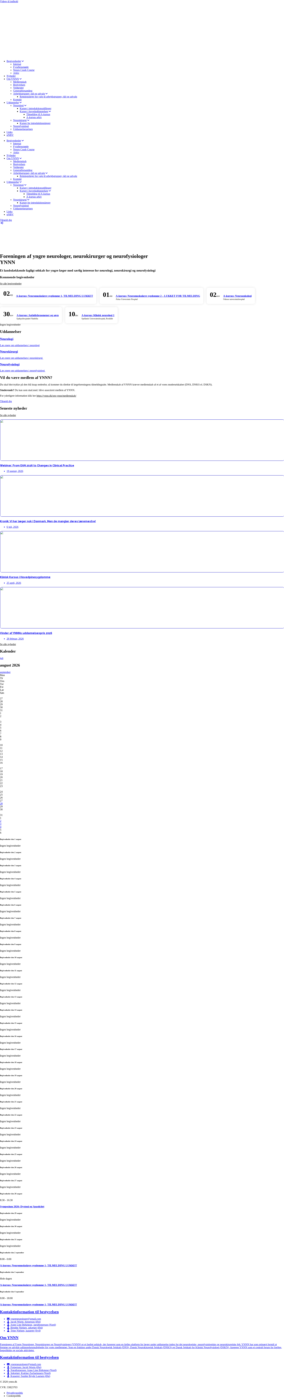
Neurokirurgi (20, 120)
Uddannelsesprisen (23, 129)
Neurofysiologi (21, 126)
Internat (17, 64)
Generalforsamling (22, 90)
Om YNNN (13, 78)
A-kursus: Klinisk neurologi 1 (98, 315)
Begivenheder (14, 61)
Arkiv (16, 73)
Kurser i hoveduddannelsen (34, 111)
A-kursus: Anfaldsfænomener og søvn (38, 315)
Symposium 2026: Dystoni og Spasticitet (22, 1206)
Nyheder (11, 76)
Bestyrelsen (19, 84)
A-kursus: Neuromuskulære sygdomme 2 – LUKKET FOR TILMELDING (158, 296)
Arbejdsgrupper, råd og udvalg (29, 93)
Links (9, 132)
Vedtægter (18, 87)
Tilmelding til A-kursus (38, 114)
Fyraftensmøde (21, 67)
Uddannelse (13, 102)
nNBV (10, 135)
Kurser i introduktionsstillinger (35, 108)
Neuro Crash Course (24, 70)
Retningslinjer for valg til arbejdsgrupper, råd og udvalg (48, 96)
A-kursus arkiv (34, 117)
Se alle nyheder (8, 415)
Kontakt (17, 99)
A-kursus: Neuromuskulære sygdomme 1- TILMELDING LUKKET (54, 296)
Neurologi (18, 105)
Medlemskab (19, 81)
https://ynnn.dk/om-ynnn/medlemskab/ (56, 395)
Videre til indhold (9, 1)
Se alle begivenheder (11, 283)
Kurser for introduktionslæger (35, 123)
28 (1, 803)
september (5, 672)
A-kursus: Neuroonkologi (237, 296)
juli (1, 658)
